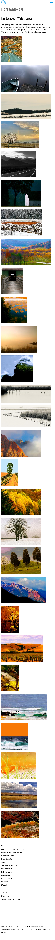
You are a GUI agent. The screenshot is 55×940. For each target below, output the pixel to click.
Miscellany (5, 885)
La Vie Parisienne (7, 868)
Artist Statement (8, 893)
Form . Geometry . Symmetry (12, 849)
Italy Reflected (6, 872)
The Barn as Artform (9, 865)
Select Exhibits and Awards (11, 899)
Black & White (6, 859)
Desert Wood (6, 882)
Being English (6, 875)
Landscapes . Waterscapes (11, 852)
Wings (3, 862)
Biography (5, 896)
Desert (4, 846)
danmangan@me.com (10, 929)
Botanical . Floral (7, 855)
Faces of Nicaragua (8, 878)
